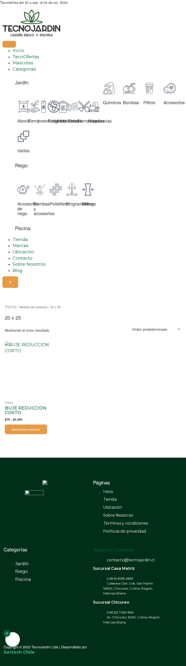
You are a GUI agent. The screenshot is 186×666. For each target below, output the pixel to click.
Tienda (20, 239)
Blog (18, 270)
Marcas (20, 245)
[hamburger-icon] (9, 44)
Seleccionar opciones (26, 429)
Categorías (24, 69)
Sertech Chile (19, 652)
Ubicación (23, 252)
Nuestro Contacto (113, 550)
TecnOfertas (26, 56)
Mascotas (23, 63)
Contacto (22, 258)
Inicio (18, 50)
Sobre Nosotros (29, 264)
